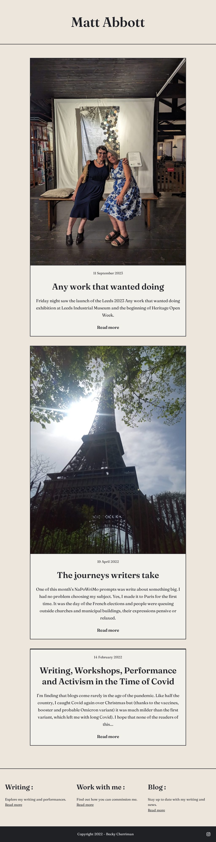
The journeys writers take (108, 575)
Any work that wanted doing (108, 286)
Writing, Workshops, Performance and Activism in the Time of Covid (108, 675)
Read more (13, 804)
